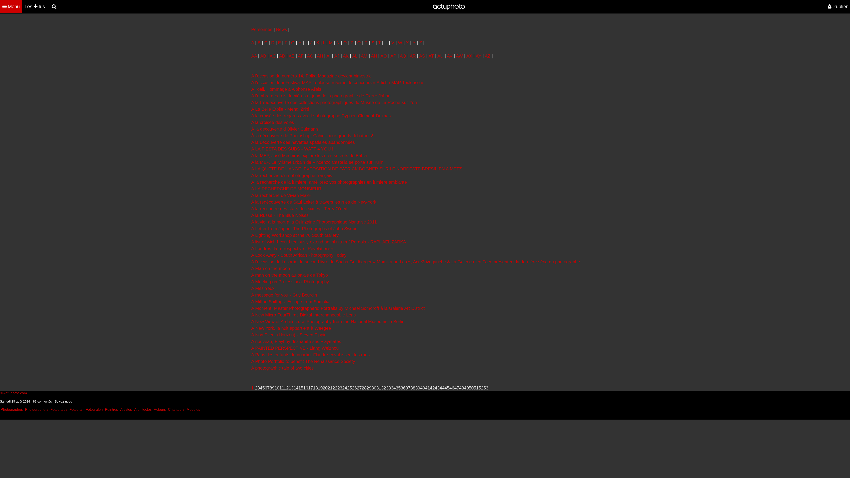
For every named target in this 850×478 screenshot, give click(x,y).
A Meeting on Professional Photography (290, 281)
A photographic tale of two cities (282, 368)
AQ (403, 56)
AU (440, 56)
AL (354, 56)
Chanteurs (176, 409)
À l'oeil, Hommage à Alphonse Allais (286, 89)
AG (310, 56)
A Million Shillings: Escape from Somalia (290, 301)
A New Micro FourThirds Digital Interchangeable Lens (303, 314)
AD (282, 56)
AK (346, 56)
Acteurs (160, 409)
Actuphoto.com (15, 393)
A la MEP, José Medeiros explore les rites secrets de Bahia (309, 155)
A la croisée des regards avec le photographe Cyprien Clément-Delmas (321, 115)
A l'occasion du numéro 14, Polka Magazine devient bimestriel (312, 75)
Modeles (193, 409)
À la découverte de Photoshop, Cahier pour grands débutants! (312, 135)
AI (328, 56)
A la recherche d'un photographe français (291, 175)
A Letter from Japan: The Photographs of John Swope (304, 228)
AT (431, 56)
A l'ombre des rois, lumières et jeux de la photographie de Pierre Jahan (320, 95)
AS (422, 56)
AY (478, 56)
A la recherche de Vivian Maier (281, 195)
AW (459, 56)
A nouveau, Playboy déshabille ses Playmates (296, 341)
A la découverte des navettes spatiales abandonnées (303, 142)
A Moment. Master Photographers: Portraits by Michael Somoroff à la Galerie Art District (338, 308)
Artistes (126, 409)
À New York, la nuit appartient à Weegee (291, 328)
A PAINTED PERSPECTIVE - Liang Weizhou (295, 348)
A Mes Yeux (262, 288)
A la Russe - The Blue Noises (280, 215)
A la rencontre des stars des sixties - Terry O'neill (299, 208)
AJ (336, 56)
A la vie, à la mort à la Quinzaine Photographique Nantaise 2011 (314, 222)
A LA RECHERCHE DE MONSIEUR (286, 188)
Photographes (12, 409)
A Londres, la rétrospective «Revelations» (292, 248)
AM (364, 56)
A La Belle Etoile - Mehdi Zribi (280, 109)
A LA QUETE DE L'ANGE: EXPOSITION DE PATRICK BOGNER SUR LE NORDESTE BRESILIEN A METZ (356, 168)
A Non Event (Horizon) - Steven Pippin (288, 334)
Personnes (261, 29)
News (281, 29)
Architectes (143, 409)
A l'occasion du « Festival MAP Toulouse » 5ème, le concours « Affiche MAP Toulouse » (337, 82)
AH (320, 56)
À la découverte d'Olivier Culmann (284, 129)
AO (384, 56)
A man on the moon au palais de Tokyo (289, 275)
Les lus (35, 6)
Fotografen (94, 409)
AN (374, 56)
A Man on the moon (270, 268)
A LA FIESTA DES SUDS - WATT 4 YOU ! (292, 148)
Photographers (36, 409)
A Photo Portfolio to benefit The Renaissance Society (303, 361)
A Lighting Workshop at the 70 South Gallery (295, 235)
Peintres (111, 409)
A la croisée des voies (272, 122)
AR (413, 56)
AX (469, 56)
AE (291, 56)
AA (254, 56)
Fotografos (58, 409)
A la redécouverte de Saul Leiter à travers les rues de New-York (313, 202)
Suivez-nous (63, 401)
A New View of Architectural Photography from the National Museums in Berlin (327, 321)
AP (393, 56)
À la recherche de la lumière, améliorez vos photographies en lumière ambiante (329, 182)
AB (263, 56)
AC (273, 56)
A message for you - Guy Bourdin (284, 295)
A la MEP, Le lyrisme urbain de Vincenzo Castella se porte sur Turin (317, 162)
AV (449, 56)
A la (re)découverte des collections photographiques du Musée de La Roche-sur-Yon (334, 102)
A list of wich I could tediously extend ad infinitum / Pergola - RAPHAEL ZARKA (328, 241)
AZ (487, 56)
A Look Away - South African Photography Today (298, 255)
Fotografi (76, 409)
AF (300, 56)
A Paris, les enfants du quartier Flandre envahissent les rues (310, 354)
